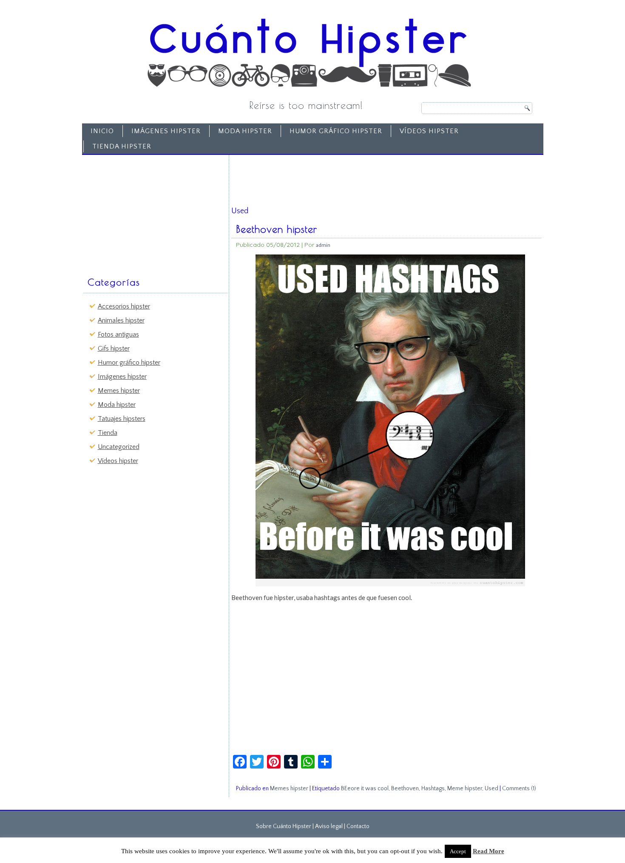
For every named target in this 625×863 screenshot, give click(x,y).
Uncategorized (118, 447)
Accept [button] (458, 851)
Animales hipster (121, 320)
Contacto (358, 826)
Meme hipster (464, 788)
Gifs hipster (114, 348)
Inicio (102, 131)
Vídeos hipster (429, 131)
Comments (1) (519, 788)
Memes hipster (119, 390)
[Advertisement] (149, 211)
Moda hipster (245, 131)
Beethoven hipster (276, 229)
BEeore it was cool (365, 788)
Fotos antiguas (118, 334)
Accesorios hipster (124, 306)
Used (491, 788)
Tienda (107, 433)
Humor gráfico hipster (336, 131)
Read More (488, 851)
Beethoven (405, 788)
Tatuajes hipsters (121, 419)
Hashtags (433, 788)
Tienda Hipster (121, 146)
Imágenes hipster (166, 131)
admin (323, 245)
